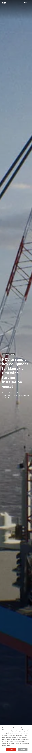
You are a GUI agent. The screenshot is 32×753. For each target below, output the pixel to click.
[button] (11, 749)
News (12, 354)
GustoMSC (6, 354)
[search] (21, 2)
